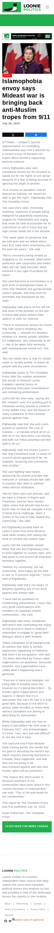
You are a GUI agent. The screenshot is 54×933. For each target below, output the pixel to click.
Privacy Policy (38, 909)
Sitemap (9, 915)
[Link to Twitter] (10, 921)
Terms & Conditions (15, 909)
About (8, 903)
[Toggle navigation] (47, 7)
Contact (38, 903)
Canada (7, 75)
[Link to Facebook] (5, 921)
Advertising (22, 903)
